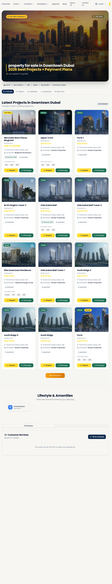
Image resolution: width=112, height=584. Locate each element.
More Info (60, 91)
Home (8, 85)
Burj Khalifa (45, 85)
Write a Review (98, 437)
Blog (64, 4)
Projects (21, 91)
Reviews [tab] (30, 426)
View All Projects (55, 375)
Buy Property (18, 85)
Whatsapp (27, 170)
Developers (41, 4)
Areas (15, 4)
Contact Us (85, 4)
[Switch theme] (91, 4)
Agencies (55, 4)
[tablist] (55, 426)
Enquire (12, 170)
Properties (6, 4)
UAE (28, 85)
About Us (72, 4)
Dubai (35, 85)
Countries (28, 4)
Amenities (33, 91)
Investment (47, 91)
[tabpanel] (55, 443)
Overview (9, 91)
